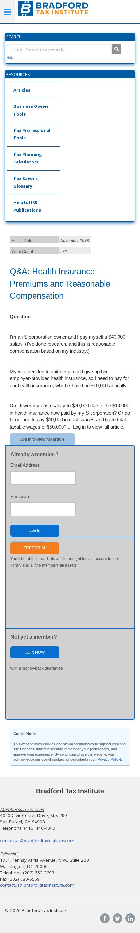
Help (10, 57)
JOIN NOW (35, 652)
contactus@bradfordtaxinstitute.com (37, 840)
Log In (34, 530)
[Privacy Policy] (109, 759)
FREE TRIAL (35, 548)
